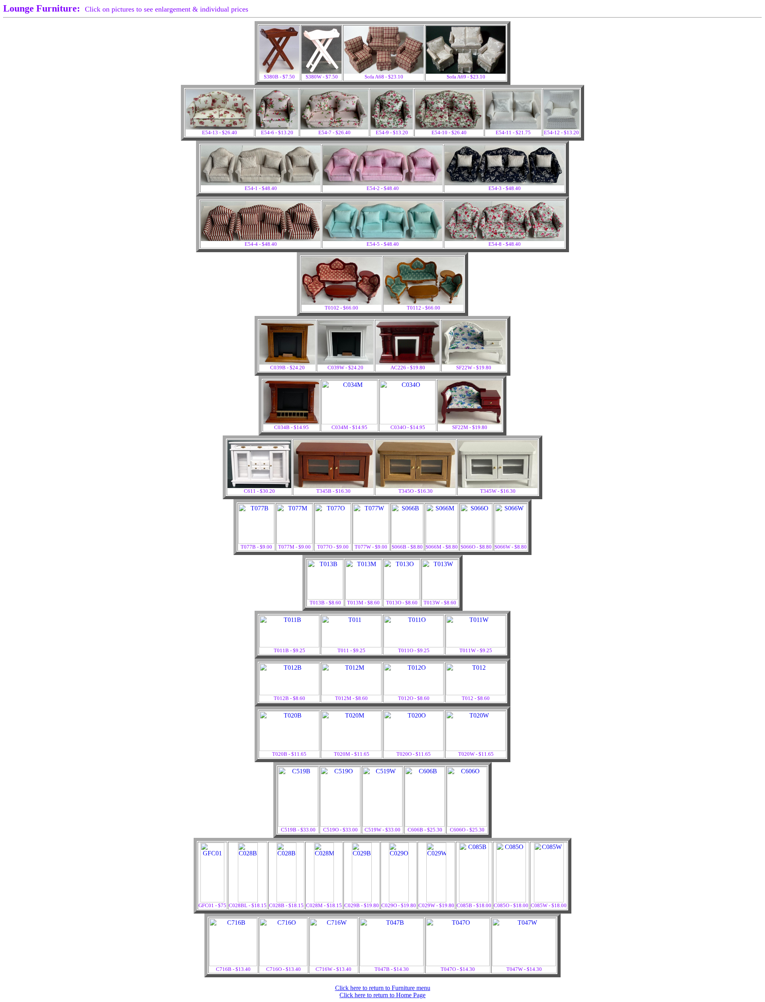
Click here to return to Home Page (382, 995)
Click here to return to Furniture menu (382, 987)
